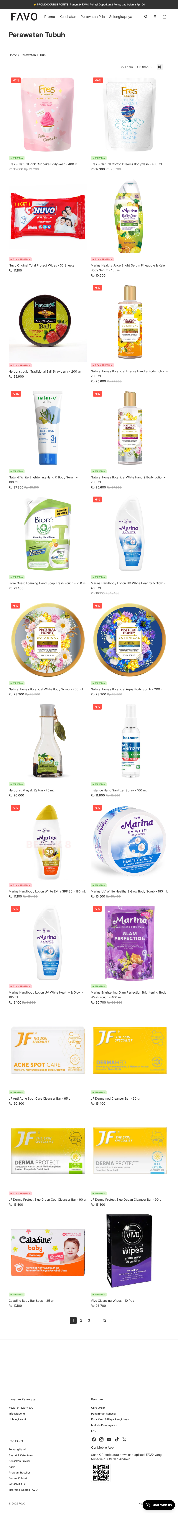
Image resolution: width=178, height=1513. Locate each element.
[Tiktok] (116, 1439)
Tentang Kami (17, 1449)
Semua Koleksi (18, 1478)
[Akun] (155, 16)
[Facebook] (93, 1439)
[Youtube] (109, 1439)
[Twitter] (124, 1439)
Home (13, 55)
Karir (12, 1466)
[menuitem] (120, 16)
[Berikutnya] (112, 1320)
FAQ (93, 1430)
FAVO (22, 1503)
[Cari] (146, 16)
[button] (144, 67)
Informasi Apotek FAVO (23, 1490)
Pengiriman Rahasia (103, 1413)
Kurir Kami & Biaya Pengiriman (110, 1419)
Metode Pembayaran (104, 1425)
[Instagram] (101, 1439)
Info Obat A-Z (17, 1484)
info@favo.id (17, 1413)
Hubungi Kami (17, 1419)
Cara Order (98, 1408)
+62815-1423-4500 (21, 1408)
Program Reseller (19, 1472)
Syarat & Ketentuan (21, 1455)
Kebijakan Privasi (19, 1461)
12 (104, 1320)
